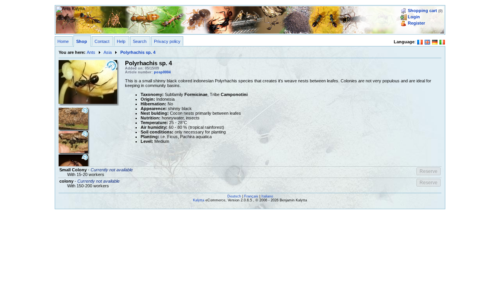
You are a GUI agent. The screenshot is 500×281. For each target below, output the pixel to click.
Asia (108, 52)
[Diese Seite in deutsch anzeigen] (435, 41)
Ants (91, 52)
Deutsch (234, 196)
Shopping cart (422, 10)
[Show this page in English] (427, 41)
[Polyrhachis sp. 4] (88, 81)
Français (251, 196)
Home (63, 41)
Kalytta (198, 200)
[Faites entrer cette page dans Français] (420, 41)
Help (121, 41)
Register (416, 23)
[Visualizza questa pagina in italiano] (442, 41)
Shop (81, 41)
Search (139, 41)
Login (414, 16)
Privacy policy (167, 41)
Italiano (267, 196)
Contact (102, 41)
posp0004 (162, 72)
